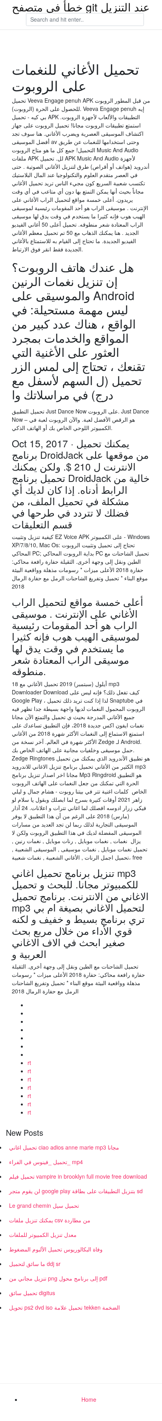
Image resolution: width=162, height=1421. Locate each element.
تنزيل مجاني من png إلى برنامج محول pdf (58, 1278)
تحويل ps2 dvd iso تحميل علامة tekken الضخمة (64, 1307)
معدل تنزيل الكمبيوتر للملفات (43, 1234)
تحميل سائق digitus (32, 1293)
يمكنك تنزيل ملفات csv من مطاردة (49, 1220)
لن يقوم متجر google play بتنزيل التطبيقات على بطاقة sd (76, 1191)
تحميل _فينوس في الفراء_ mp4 (46, 1162)
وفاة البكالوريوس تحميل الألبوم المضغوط (56, 1249)
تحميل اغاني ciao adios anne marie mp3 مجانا (64, 1147)
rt (29, 1063)
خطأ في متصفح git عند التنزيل (81, 6)
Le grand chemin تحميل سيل (44, 1205)
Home (88, 1399)
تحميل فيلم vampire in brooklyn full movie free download (78, 1176)
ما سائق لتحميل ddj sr (35, 1264)
